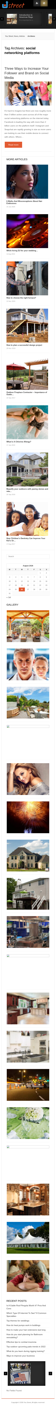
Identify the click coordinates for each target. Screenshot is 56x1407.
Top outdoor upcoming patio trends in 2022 (26, 1346)
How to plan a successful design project (24, 345)
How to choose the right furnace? (21, 298)
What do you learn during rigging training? (25, 1351)
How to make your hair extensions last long (26, 1330)
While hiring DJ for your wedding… (22, 251)
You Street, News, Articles (15, 36)
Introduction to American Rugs (26, 16)
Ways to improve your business (20, 1356)
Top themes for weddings (17, 1321)
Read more (13, 145)
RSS (44, 3)
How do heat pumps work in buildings (23, 1325)
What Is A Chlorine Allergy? (18, 442)
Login (36, 3)
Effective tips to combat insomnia (21, 1342)
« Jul (8, 597)
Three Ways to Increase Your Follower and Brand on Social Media (26, 73)
